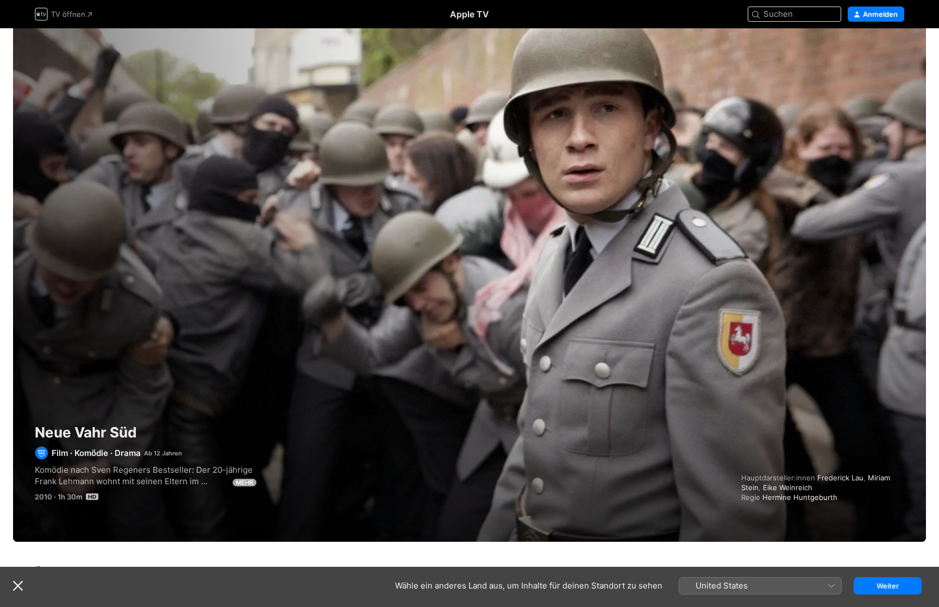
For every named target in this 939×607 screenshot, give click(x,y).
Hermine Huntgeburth (799, 497)
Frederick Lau (840, 477)
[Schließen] (18, 586)
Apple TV (469, 14)
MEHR (244, 482)
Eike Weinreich (787, 487)
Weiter (888, 585)
